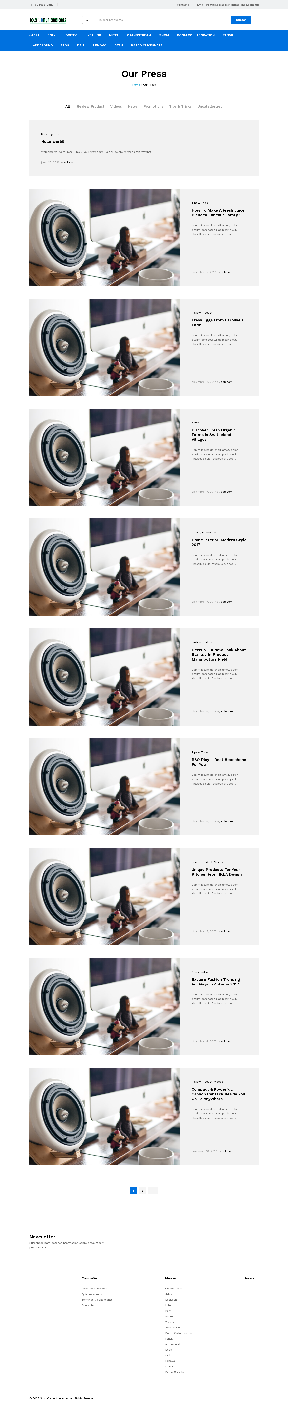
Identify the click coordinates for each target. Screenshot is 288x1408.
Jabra (169, 1294)
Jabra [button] (34, 35)
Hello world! (52, 141)
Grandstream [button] (139, 35)
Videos (116, 106)
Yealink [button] (94, 35)
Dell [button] (81, 45)
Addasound (172, 1344)
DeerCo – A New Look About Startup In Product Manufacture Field (219, 654)
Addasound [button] (43, 45)
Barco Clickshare (146, 45)
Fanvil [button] (228, 35)
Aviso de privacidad (94, 1288)
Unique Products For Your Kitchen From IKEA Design (217, 872)
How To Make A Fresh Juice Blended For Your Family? (218, 212)
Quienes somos (92, 1294)
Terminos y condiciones (97, 1299)
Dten (118, 45)
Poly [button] (51, 35)
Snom (164, 35)
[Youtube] (251, 1290)
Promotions (153, 106)
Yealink (169, 1322)
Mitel (114, 35)
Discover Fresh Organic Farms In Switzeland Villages (214, 435)
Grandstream (173, 1288)
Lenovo (170, 1360)
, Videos (217, 862)
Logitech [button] (71, 35)
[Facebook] (245, 1290)
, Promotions (208, 532)
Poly (168, 1310)
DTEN (169, 1366)
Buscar (241, 19)
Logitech (171, 1299)
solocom (70, 162)
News (133, 106)
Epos (168, 1349)
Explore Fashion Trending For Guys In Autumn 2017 (216, 981)
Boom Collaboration (178, 1333)
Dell (167, 1355)
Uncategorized (210, 106)
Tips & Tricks (180, 106)
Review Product (90, 106)
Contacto (183, 4)
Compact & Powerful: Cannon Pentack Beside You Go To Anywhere (218, 1094)
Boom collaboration (196, 35)
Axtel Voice (172, 1327)
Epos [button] (65, 45)
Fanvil (169, 1338)
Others (196, 532)
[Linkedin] (257, 1290)
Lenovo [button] (99, 45)
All (67, 106)
